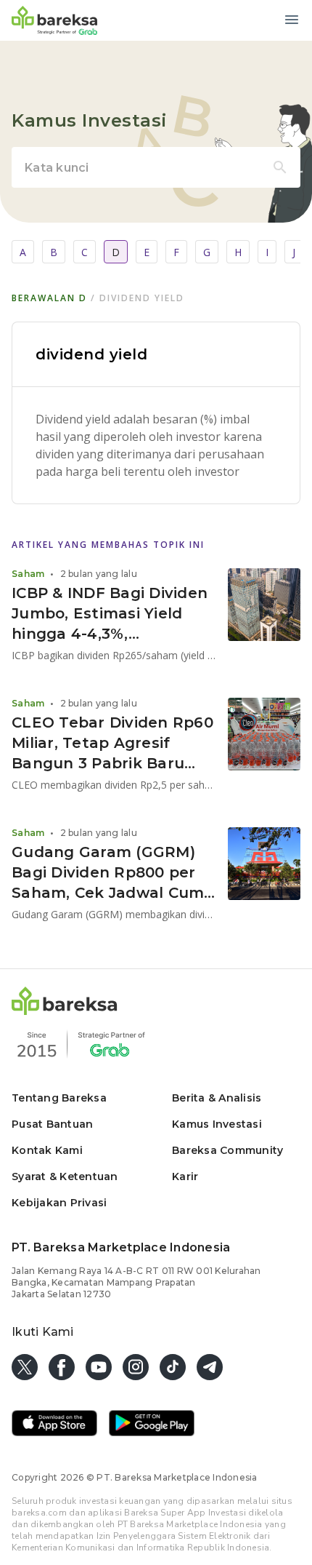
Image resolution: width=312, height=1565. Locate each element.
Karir (185, 1176)
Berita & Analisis (216, 1097)
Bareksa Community (227, 1150)
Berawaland (49, 298)
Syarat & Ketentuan (65, 1176)
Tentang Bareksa (59, 1097)
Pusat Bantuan (52, 1124)
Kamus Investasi (217, 1124)
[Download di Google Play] (151, 1425)
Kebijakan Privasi (59, 1202)
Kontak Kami (47, 1150)
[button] (65, 1011)
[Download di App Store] (54, 1425)
